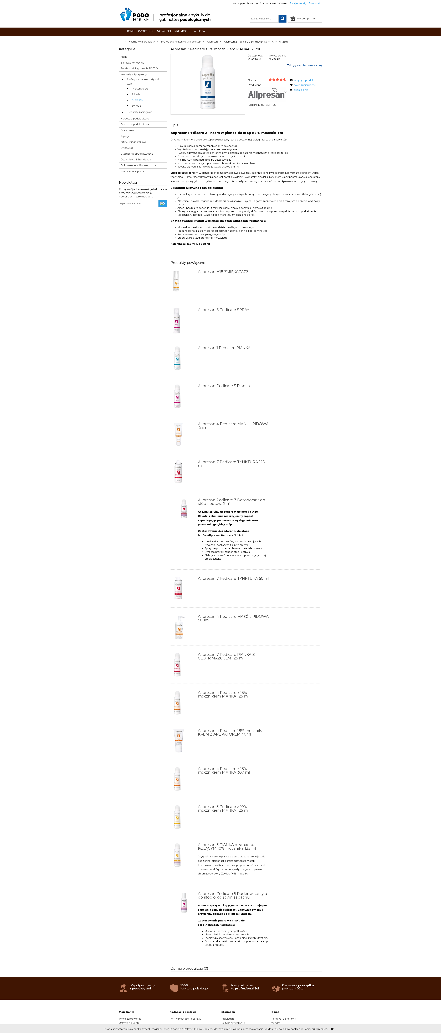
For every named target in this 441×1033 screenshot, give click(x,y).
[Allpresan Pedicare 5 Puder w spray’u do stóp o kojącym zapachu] (184, 903)
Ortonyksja (127, 147)
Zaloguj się (294, 65)
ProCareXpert (140, 88)
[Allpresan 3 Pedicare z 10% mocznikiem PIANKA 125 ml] (184, 818)
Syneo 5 (136, 105)
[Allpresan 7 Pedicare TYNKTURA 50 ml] (184, 590)
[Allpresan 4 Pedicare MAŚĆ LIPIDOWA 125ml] (184, 435)
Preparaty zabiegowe (139, 112)
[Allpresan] (267, 94)
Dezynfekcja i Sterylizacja (136, 159)
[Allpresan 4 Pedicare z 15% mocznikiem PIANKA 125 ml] (184, 704)
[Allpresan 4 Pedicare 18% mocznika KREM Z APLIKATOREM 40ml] (184, 742)
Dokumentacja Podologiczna (138, 165)
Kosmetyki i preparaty (134, 74)
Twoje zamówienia (130, 1018)
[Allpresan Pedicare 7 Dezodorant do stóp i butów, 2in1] (184, 509)
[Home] (166, 15)
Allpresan (137, 100)
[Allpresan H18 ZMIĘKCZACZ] (184, 283)
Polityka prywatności (232, 1023)
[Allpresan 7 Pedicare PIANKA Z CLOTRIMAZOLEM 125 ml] (184, 666)
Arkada (136, 94)
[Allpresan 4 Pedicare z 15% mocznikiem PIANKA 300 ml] (184, 780)
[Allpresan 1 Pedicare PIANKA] (184, 359)
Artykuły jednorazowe (134, 142)
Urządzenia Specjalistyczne (137, 153)
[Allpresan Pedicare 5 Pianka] (184, 397)
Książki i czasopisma (133, 171)
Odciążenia (127, 130)
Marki (124, 56)
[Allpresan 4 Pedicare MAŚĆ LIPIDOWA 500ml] (184, 628)
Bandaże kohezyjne (132, 62)
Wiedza (275, 1023)
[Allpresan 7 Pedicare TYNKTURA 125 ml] (184, 473)
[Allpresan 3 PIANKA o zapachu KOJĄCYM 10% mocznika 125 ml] (184, 856)
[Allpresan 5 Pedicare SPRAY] (184, 321)
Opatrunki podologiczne (135, 124)
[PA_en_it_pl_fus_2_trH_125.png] (208, 84)
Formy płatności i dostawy (185, 1018)
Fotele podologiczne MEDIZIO (139, 68)
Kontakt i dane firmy (283, 1018)
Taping (125, 136)
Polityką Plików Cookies (198, 1029)
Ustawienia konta (129, 1023)
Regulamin (227, 1018)
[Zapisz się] (162, 203)
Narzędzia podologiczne (135, 118)
